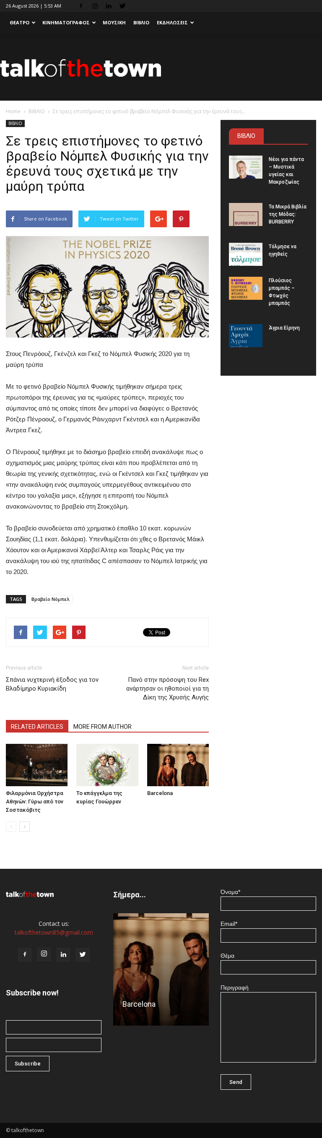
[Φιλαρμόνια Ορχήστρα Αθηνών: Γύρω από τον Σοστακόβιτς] (37, 765)
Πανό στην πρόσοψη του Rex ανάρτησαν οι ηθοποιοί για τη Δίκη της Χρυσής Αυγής (167, 688)
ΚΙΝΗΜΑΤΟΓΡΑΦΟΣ (66, 22)
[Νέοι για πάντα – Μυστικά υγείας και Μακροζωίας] (245, 167)
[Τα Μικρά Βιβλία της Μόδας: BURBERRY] (245, 214)
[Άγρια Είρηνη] (245, 335)
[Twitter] (122, 6)
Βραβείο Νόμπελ (50, 599)
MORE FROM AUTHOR (102, 726)
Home (13, 111)
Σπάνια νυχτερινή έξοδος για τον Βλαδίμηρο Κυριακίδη (52, 684)
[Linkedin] (108, 6)
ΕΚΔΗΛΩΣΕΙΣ (172, 22)
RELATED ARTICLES (37, 726)
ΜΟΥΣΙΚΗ (114, 22)
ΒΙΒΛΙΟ (141, 22)
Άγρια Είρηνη (284, 328)
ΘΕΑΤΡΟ (19, 22)
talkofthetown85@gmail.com (54, 932)
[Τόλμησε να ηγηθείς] (245, 254)
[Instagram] (94, 6)
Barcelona (160, 793)
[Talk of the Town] (161, 67)
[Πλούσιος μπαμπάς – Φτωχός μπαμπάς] (245, 288)
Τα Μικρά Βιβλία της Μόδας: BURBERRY (287, 214)
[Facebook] (81, 6)
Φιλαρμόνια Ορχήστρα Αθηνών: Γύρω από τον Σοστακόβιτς (34, 801)
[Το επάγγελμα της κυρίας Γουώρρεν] (107, 765)
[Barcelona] (178, 765)
